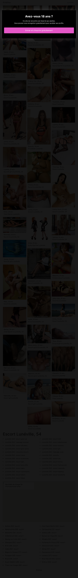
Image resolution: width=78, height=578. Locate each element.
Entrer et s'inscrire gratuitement (39, 30)
